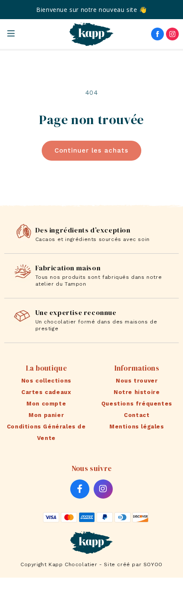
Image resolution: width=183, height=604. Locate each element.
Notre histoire (137, 392)
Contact (136, 415)
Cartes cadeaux (46, 392)
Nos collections (46, 380)
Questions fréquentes (136, 403)
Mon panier (46, 415)
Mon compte (46, 403)
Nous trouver (136, 380)
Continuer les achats (91, 150)
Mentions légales (136, 426)
